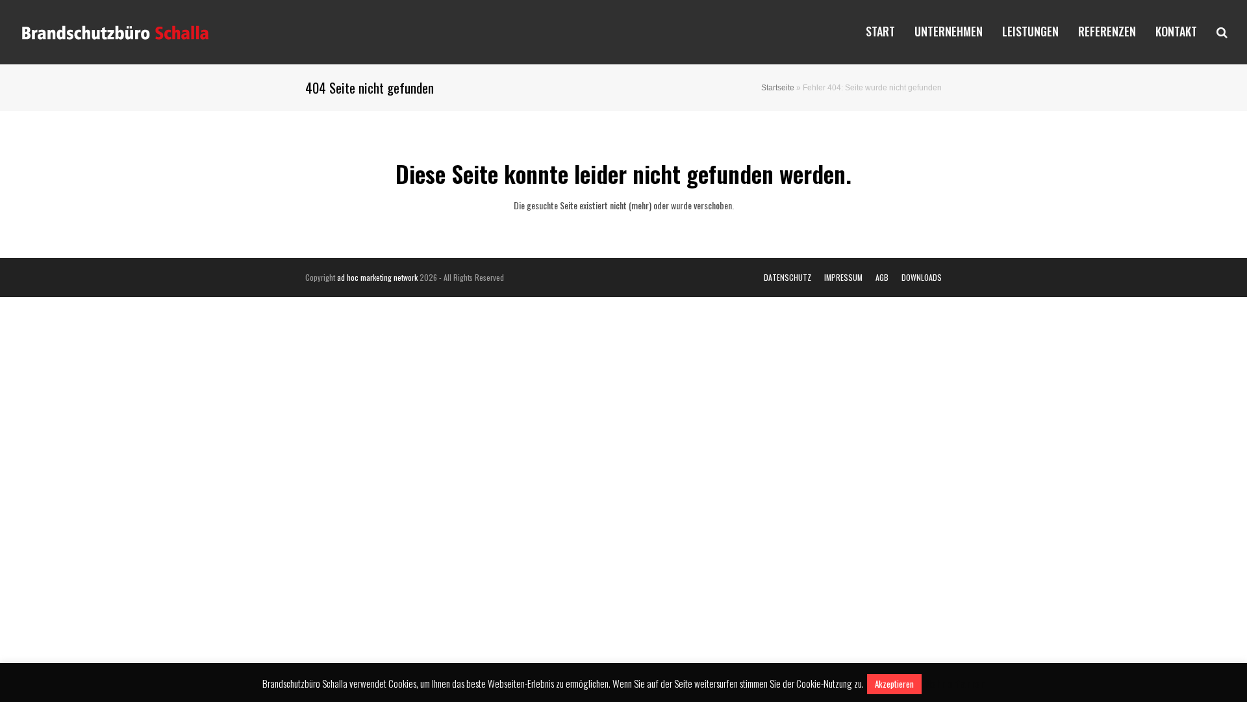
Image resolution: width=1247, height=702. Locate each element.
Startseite (777, 87)
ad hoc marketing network (377, 277)
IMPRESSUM (843, 277)
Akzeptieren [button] (894, 683)
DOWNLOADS (921, 277)
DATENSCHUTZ (787, 277)
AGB (881, 277)
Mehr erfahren (954, 683)
